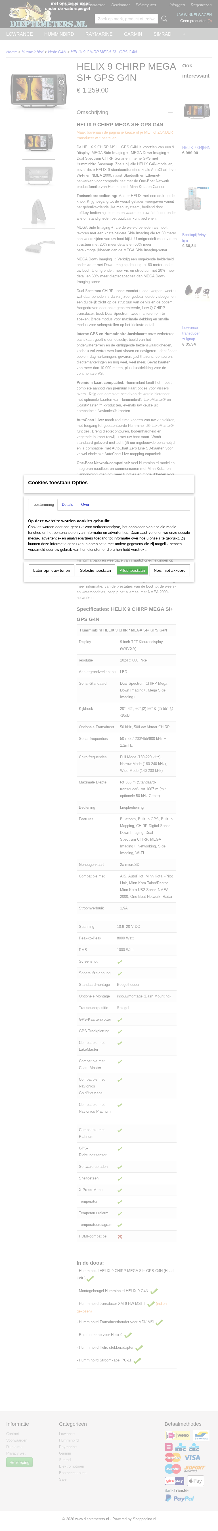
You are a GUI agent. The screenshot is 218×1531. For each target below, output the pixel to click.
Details (67, 504)
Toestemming (43, 504)
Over (85, 504)
